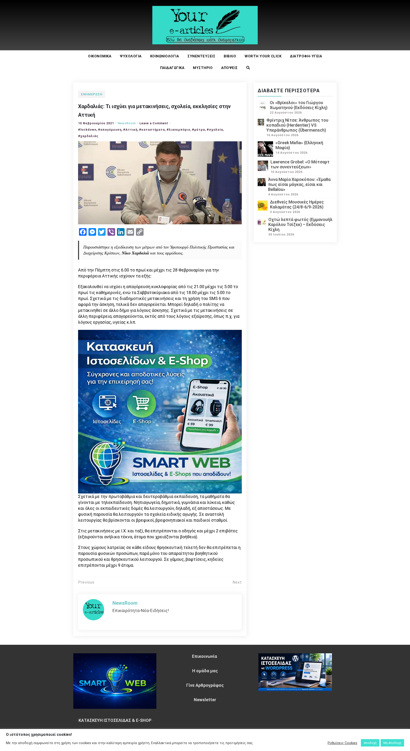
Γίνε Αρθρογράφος (205, 685)
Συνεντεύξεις (201, 56)
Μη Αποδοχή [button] (392, 743)
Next (237, 582)
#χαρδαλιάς (88, 136)
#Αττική (130, 129)
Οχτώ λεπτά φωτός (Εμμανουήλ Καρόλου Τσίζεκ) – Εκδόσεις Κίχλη (300, 224)
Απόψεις (229, 68)
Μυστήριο (203, 68)
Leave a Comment (154, 123)
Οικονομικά (99, 56)
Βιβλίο (230, 56)
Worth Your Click (263, 56)
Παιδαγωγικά (172, 68)
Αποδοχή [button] (370, 743)
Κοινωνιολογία (164, 56)
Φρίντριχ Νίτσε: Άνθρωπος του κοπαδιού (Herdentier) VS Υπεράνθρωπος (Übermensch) (297, 125)
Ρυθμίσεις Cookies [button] (342, 743)
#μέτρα (198, 129)
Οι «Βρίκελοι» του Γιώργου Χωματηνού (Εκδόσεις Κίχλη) (298, 105)
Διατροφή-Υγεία (306, 56)
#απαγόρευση (109, 129)
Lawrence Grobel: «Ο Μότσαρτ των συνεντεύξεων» (300, 164)
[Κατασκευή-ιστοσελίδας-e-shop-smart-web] (160, 411)
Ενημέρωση (91, 94)
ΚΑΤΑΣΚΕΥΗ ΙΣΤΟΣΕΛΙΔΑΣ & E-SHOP (115, 720)
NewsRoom (127, 123)
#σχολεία (215, 129)
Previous (86, 582)
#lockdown (87, 129)
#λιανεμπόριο (178, 129)
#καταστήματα (152, 129)
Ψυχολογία (131, 56)
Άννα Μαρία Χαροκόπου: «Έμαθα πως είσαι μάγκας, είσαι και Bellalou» (299, 184)
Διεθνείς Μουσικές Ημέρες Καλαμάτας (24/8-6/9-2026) (297, 204)
